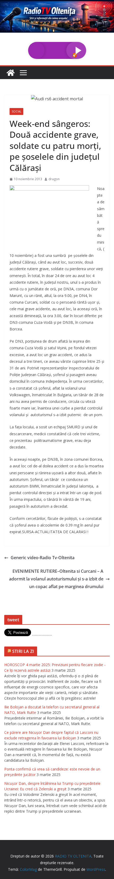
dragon (54, 179)
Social (16, 111)
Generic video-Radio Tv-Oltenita (42, 558)
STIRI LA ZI (23, 651)
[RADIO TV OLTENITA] (57, 4)
